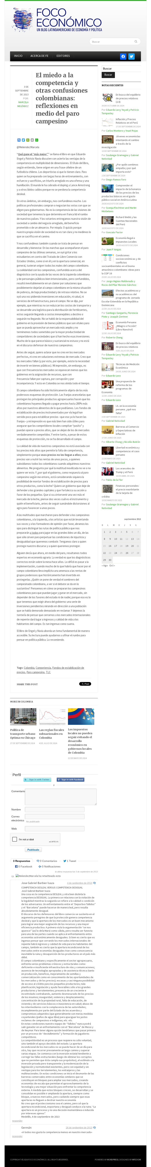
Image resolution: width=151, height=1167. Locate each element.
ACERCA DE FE (39, 56)
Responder (17, 1121)
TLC (48, 672)
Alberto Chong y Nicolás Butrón (123, 441)
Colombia (29, 667)
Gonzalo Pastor (114, 232)
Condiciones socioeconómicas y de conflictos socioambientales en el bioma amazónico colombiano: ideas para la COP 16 (121, 264)
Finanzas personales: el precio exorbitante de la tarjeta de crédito (120, 491)
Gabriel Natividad (115, 420)
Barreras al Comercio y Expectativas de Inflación (127, 430)
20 (132, 546)
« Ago (105, 565)
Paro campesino (36, 672)
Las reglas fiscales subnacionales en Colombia (51, 733)
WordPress (112, 1159)
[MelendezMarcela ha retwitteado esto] (38, 876)
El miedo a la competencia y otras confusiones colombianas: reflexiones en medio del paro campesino (62, 98)
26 (127, 553)
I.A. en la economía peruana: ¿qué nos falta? (126, 409)
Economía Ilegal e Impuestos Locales (126, 239)
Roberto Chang (114, 337)
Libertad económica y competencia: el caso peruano (128, 451)
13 (132, 539)
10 (115, 539)
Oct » (112, 565)
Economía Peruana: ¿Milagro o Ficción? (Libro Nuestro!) (126, 326)
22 (104, 553)
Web (14, 828)
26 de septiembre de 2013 (79, 1127)
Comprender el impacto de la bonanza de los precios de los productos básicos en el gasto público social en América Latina (121, 192)
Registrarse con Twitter (37, 780)
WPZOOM (136, 1159)
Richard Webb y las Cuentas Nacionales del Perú (126, 220)
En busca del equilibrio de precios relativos (128, 344)
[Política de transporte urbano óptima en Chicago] (23, 718)
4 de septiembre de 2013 (79, 883)
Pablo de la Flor (114, 479)
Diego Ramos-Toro (116, 179)
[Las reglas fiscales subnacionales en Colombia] (52, 718)
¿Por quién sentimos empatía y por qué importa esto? (127, 168)
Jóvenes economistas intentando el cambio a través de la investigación (121, 142)
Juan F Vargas (113, 249)
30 (110, 560)
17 (115, 546)
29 (104, 560)
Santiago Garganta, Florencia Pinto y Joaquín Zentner (120, 314)
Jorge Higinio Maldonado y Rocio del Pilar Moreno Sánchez (119, 282)
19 (127, 546)
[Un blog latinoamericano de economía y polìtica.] (56, 18)
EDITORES (63, 56)
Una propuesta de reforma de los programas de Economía (119, 387)
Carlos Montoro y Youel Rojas (122, 130)
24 (115, 553)
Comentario (17, 791)
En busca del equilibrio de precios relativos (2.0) (128, 98)
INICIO (18, 56)
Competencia (43, 667)
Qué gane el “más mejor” (33, 154)
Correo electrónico (17, 818)
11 (121, 539)
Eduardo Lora (113, 375)
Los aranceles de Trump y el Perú (125, 470)
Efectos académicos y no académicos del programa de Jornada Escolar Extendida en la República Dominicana (121, 298)
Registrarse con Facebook (70, 780)
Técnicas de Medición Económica (127, 366)
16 (110, 546)
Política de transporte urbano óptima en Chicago (22, 733)
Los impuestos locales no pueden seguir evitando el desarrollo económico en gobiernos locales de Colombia (80, 741)
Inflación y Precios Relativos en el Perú (127, 121)
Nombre (16, 809)
